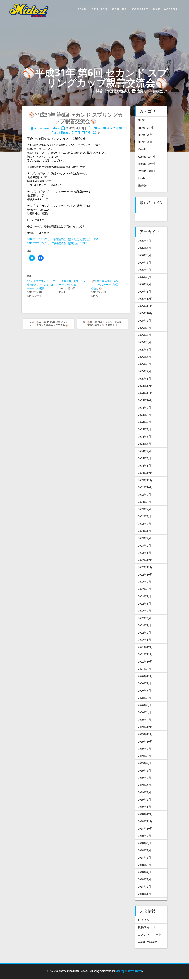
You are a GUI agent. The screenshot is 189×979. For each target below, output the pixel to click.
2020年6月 (144, 698)
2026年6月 (144, 255)
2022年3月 (144, 625)
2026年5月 (144, 262)
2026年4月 (144, 269)
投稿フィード (147, 927)
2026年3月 (144, 277)
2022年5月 (144, 611)
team (82, 9)
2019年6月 (144, 770)
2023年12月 (145, 473)
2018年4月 (144, 872)
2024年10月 (145, 400)
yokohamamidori (47, 128)
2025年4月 (144, 357)
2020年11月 (145, 676)
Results (99, 9)
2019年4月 (144, 785)
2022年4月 (144, 618)
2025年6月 (144, 342)
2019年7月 (144, 763)
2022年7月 (144, 596)
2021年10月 (145, 661)
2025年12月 (145, 298)
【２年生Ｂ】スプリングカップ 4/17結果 (72, 282)
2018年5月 (144, 865)
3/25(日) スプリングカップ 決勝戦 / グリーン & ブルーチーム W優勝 (41, 284)
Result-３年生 (147, 171)
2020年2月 (144, 720)
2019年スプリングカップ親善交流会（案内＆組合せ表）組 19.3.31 (63, 239)
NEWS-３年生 (146, 142)
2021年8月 (144, 669)
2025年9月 (144, 320)
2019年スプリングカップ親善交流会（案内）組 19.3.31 (57, 243)
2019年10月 (145, 741)
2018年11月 (145, 821)
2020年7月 (144, 690)
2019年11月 (145, 734)
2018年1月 (144, 894)
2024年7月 (144, 422)
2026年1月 (144, 291)
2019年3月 (144, 792)
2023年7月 (144, 509)
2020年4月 (144, 712)
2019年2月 (144, 799)
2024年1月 (144, 465)
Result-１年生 (147, 156)
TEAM (86, 132)
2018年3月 (144, 879)
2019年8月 (144, 756)
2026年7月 (144, 248)
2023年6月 (144, 516)
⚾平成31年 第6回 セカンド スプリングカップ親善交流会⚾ (104, 284)
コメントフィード (149, 934)
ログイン (144, 920)
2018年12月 (145, 814)
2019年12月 (145, 727)
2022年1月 (144, 640)
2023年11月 (145, 480)
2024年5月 (144, 436)
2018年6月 (144, 857)
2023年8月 (144, 502)
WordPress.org (147, 942)
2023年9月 (144, 494)
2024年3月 (144, 451)
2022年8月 (144, 589)
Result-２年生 (71, 132)
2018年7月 (144, 850)
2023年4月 (144, 531)
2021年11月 (145, 654)
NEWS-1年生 (146, 127)
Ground (119, 9)
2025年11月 (145, 306)
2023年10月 (145, 487)
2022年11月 (145, 567)
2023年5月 (144, 524)
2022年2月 (144, 632)
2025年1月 (144, 378)
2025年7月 (144, 335)
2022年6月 (144, 603)
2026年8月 (144, 240)
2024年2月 (144, 458)
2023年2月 (144, 545)
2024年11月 (145, 393)
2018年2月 (144, 886)
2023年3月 (144, 538)
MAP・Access (165, 9)
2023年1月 (144, 553)
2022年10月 (145, 574)
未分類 (142, 185)
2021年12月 (145, 647)
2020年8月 (144, 683)
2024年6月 (144, 429)
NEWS (98, 128)
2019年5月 (144, 778)
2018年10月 (145, 828)
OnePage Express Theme (129, 971)
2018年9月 (144, 836)
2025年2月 (144, 371)
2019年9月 (144, 749)
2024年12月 (145, 386)
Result (55, 132)
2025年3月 (144, 364)
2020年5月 (144, 705)
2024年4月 (144, 444)
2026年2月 (144, 284)
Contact (140, 9)
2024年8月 (144, 415)
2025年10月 (145, 313)
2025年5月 (144, 349)
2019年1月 (144, 807)
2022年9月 (144, 582)
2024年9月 (144, 407)
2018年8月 (144, 843)
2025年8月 (144, 328)
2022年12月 (145, 560)
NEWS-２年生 (112, 128)
